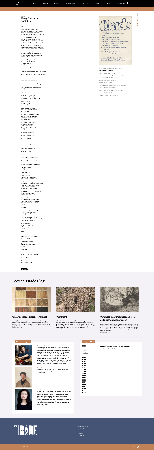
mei (84, 349)
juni (84, 347)
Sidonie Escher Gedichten (106, 82)
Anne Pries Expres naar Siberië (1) (108, 73)
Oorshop (45, 3)
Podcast (97, 3)
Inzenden (81, 9)
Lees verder (15, 327)
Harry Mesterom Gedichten (106, 70)
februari (85, 353)
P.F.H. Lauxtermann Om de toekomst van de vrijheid (112, 85)
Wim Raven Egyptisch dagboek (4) (108, 80)
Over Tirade (69, 9)
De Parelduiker (121, 3)
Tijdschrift (36, 9)
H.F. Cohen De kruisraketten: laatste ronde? (110, 68)
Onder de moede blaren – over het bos (114, 346)
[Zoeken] (127, 3)
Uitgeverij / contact (70, 3)
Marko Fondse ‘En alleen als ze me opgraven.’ (111, 90)
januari (85, 355)
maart (84, 352)
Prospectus (85, 3)
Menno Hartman (103, 348)
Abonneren (48, 9)
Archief (59, 9)
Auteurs (56, 3)
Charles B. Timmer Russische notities (108, 95)
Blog (26, 9)
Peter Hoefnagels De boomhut (107, 87)
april (84, 350)
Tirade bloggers (83, 426)
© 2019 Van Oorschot (26, 447)
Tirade (108, 3)
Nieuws (34, 3)
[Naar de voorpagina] (16, 3)
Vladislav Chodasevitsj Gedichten (107, 93)
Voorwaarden (18, 447)
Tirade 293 (137, 23)
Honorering (81, 431)
